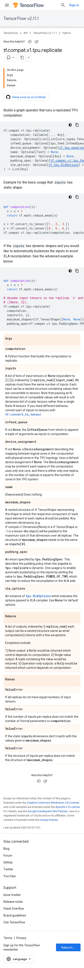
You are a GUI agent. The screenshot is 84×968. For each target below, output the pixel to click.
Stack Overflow (13, 908)
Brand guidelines (14, 915)
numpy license (49, 819)
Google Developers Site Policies (47, 811)
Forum (7, 855)
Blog (6, 848)
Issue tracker (12, 895)
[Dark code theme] (70, 124)
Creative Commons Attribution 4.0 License (53, 802)
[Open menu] (7, 5)
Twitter (8, 869)
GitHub (7, 862)
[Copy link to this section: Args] (16, 338)
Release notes (13, 901)
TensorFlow (10, 33)
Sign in (74, 5)
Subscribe (68, 947)
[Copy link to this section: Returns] (20, 616)
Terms (7, 938)
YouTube (9, 876)
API (25, 33)
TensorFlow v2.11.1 (21, 18)
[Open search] (63, 5)
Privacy (21, 938)
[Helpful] (30, 41)
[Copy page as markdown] (22, 57)
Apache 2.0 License (67, 807)
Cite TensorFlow (14, 922)
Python (66, 33)
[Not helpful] (36, 41)
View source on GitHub (29, 97)
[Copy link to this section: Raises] (19, 679)
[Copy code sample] (77, 124)
